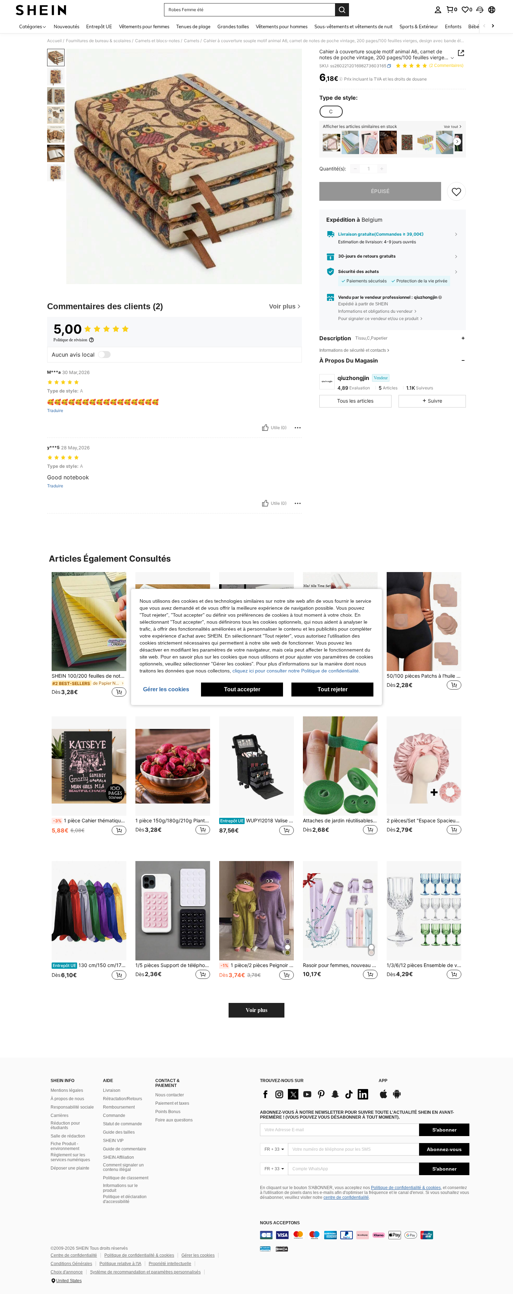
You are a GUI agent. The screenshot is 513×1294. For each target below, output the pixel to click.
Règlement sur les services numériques (70, 1157)
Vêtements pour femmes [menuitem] (144, 26)
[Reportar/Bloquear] (297, 428)
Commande (114, 1115)
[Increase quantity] (381, 169)
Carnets (191, 40)
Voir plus (256, 1010)
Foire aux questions (174, 1120)
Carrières (59, 1115)
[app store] (383, 1097)
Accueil (54, 40)
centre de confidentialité (346, 1197)
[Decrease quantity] (355, 169)
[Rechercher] (342, 9)
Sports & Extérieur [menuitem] (419, 26)
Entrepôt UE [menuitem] (99, 26)
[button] (480, 10)
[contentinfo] (364, 1235)
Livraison (111, 1090)
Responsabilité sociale (72, 1107)
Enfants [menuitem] (453, 26)
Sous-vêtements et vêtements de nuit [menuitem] (353, 26)
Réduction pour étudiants (65, 1126)
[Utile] (265, 428)
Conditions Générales (71, 1263)
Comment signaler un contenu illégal (123, 1167)
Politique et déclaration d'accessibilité (125, 1199)
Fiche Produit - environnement (65, 1146)
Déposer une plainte (70, 1168)
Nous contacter (169, 1095)
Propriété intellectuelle (170, 1263)
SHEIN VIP (113, 1140)
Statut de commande (122, 1123)
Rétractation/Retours (122, 1098)
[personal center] (438, 10)
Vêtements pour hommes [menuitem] (281, 26)
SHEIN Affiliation (118, 1157)
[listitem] (331, 142)
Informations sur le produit (120, 1188)
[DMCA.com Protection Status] (282, 1248)
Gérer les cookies (198, 1255)
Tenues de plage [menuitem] (193, 26)
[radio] (330, 111)
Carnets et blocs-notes (157, 40)
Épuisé (380, 191)
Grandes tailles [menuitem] (233, 26)
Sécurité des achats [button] (358, 271)
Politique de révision (70, 339)
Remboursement (119, 1107)
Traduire (55, 410)
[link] (452, 9)
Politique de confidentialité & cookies (406, 1187)
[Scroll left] (484, 26)
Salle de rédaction (68, 1136)
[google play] (397, 1097)
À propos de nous (67, 1098)
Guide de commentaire (124, 1149)
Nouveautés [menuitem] (66, 26)
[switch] (104, 354)
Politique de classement (125, 1177)
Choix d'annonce (67, 1272)
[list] (316, 1094)
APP (383, 1081)
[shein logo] (41, 10)
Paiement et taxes (172, 1103)
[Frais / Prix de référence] (341, 79)
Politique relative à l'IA (120, 1263)
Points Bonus (167, 1111)
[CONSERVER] (456, 191)
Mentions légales (67, 1090)
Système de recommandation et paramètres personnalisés (145, 1272)
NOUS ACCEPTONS (280, 1223)
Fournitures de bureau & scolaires (98, 40)
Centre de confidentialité (74, 1255)
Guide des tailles (119, 1132)
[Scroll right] (492, 26)
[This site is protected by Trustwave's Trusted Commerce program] (265, 1248)
